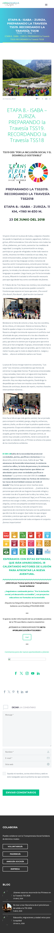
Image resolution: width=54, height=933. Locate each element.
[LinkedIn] (22, 691)
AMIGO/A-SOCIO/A (15, 861)
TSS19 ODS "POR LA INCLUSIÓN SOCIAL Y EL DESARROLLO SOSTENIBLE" (27, 154)
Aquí (27, 637)
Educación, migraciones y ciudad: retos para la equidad (31, 919)
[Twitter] (9, 691)
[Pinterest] (13, 691)
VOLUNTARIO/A (15, 846)
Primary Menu (46, 5)
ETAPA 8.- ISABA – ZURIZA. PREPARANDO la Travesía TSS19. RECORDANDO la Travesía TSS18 (27, 125)
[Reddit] (26, 691)
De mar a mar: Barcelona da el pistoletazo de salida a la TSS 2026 (31, 906)
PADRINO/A (15, 854)
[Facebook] (4, 691)
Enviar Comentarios (21, 792)
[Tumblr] (17, 691)
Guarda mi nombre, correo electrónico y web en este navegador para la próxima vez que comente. (28, 775)
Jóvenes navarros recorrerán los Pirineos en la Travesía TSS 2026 (32, 894)
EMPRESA (15, 869)
